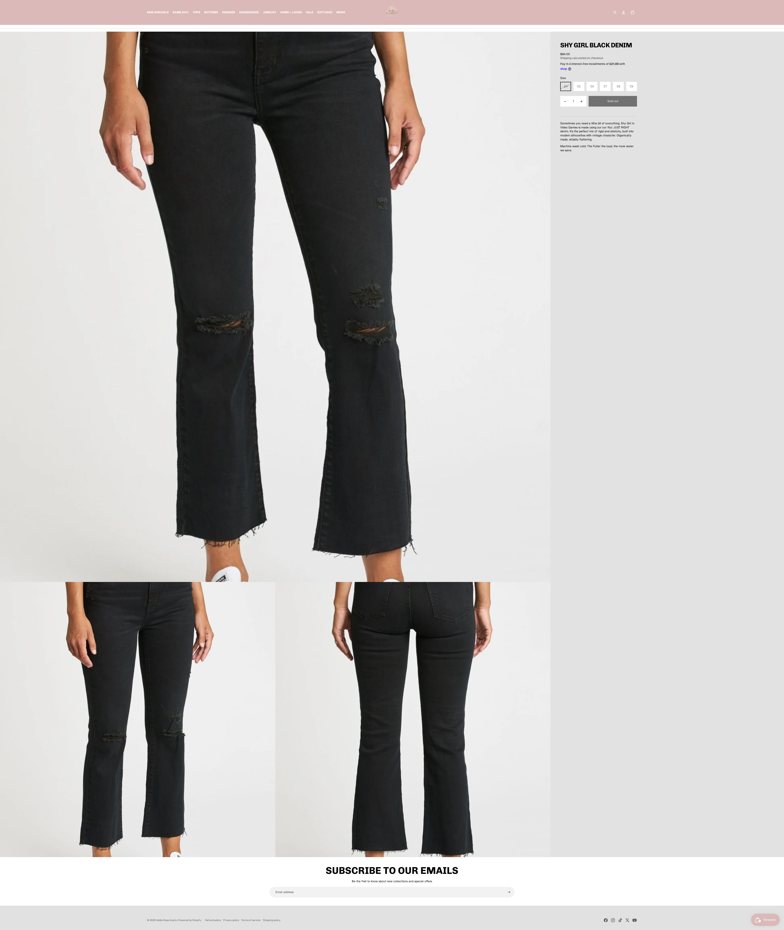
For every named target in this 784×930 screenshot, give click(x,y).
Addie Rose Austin (166, 920)
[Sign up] (509, 892)
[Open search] (614, 12)
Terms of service (251, 920)
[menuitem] (340, 12)
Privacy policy (231, 920)
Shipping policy (271, 920)
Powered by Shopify (189, 920)
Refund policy (213, 920)
